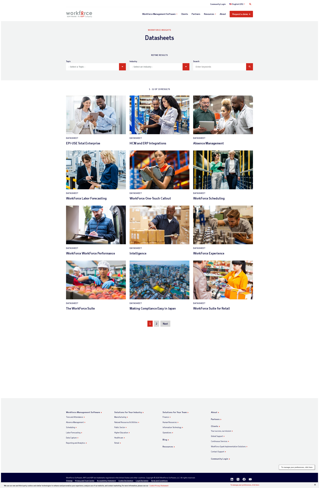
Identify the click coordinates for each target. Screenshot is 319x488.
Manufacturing (120, 417)
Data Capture (71, 438)
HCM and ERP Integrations (148, 143)
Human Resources (170, 422)
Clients (184, 14)
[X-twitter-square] (238, 479)
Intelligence (138, 253)
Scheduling (70, 427)
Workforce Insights (159, 30)
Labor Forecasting (73, 432)
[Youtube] (250, 479)
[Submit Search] (249, 66)
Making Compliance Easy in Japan (153, 308)
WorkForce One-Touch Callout (150, 198)
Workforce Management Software (159, 14)
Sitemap (69, 481)
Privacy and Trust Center (84, 481)
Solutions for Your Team (175, 412)
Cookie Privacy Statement (158, 486)
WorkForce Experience (208, 253)
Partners (196, 14)
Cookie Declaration (125, 481)
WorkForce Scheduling (209, 198)
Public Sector (119, 427)
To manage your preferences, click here (297, 467)
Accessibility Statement (106, 481)
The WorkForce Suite (80, 308)
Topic (68, 61)
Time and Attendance (74, 417)
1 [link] (150, 323)
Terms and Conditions (159, 481)
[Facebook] (244, 479)
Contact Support (217, 451)
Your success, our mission (221, 431)
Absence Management (208, 143)
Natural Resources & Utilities (126, 422)
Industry (133, 61)
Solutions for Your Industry (128, 412)
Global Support (217, 436)
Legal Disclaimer (142, 481)
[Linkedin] (232, 479)
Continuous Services (219, 441)
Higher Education (121, 432)
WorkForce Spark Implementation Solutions (228, 446)
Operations (167, 432)
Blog (165, 439)
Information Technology (172, 427)
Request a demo (240, 14)
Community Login (218, 4)
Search (196, 61)
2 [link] (156, 323)
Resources (209, 14)
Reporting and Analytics (75, 443)
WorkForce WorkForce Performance (90, 253)
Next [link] (165, 323)
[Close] (315, 485)
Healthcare (118, 438)
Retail (116, 443)
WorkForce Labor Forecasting (86, 198)
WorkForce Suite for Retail (211, 308)
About (223, 14)
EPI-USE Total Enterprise (83, 143)
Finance (166, 417)
